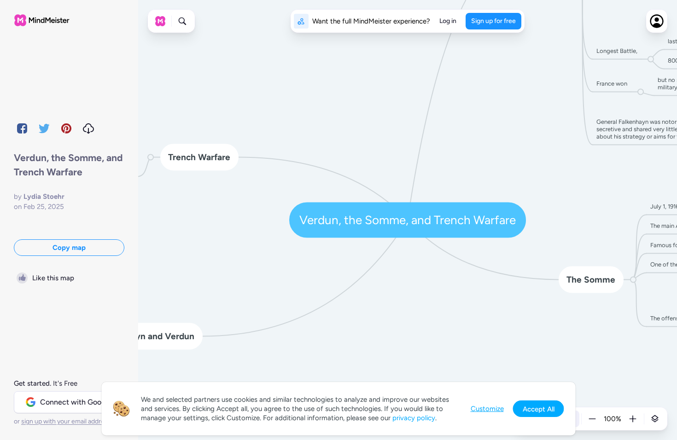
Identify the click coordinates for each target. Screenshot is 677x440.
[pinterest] (66, 128)
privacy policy (413, 418)
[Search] (182, 21)
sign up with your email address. (66, 421)
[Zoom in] (633, 419)
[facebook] (22, 128)
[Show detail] (655, 419)
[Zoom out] (592, 419)
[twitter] (44, 128)
